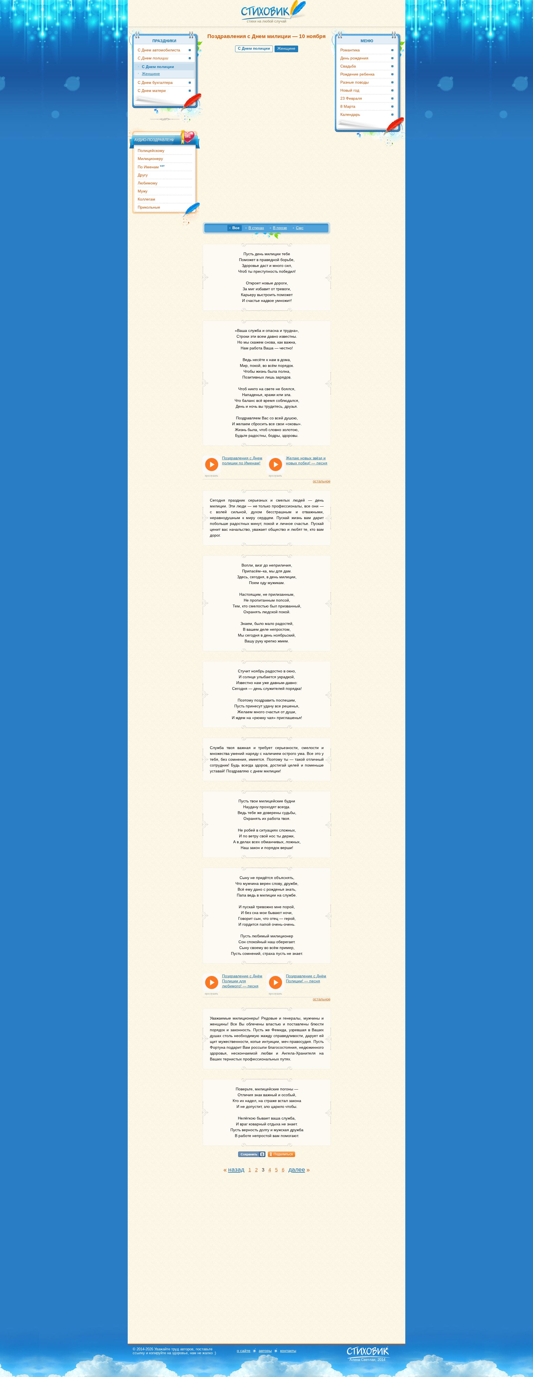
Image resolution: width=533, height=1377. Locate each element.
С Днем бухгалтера (155, 82)
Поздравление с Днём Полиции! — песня (306, 978)
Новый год (349, 90)
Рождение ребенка (357, 74)
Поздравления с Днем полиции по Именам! (242, 460)
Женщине (286, 48)
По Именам (151, 166)
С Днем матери (152, 90)
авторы (265, 1351)
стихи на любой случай (266, 21)
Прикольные (149, 207)
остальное (321, 481)
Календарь (350, 114)
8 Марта (347, 106)
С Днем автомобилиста (159, 50)
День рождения (354, 58)
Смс (299, 228)
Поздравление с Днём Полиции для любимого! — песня (242, 981)
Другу (143, 175)
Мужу (142, 191)
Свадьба (348, 66)
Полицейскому (151, 150)
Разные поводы (354, 82)
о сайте (243, 1351)
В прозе (280, 228)
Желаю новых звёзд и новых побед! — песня (306, 460)
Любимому (147, 183)
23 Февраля (351, 98)
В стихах (256, 228)
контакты (288, 1351)
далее (296, 1169)
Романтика (350, 50)
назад (236, 1169)
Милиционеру (150, 158)
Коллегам (146, 199)
